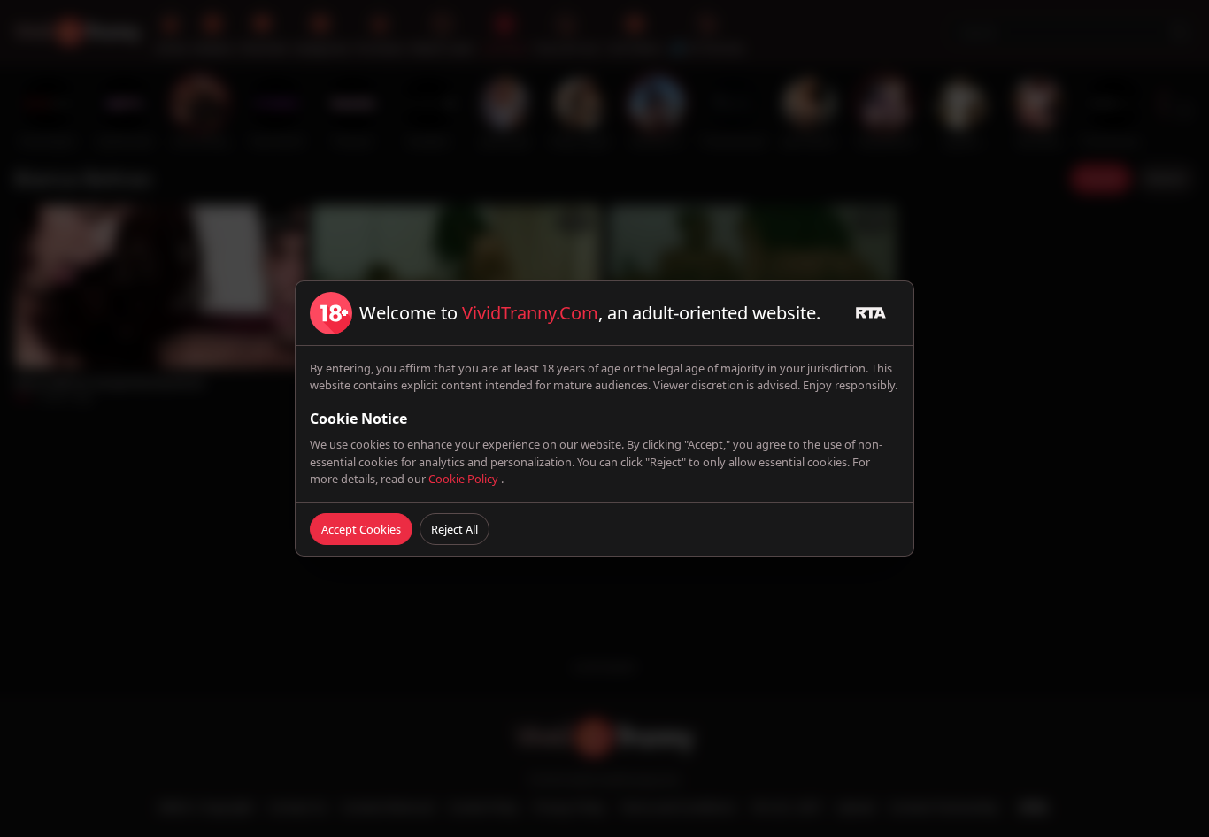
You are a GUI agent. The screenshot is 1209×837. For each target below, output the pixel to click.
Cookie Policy (464, 479)
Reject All (454, 529)
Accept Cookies (361, 529)
